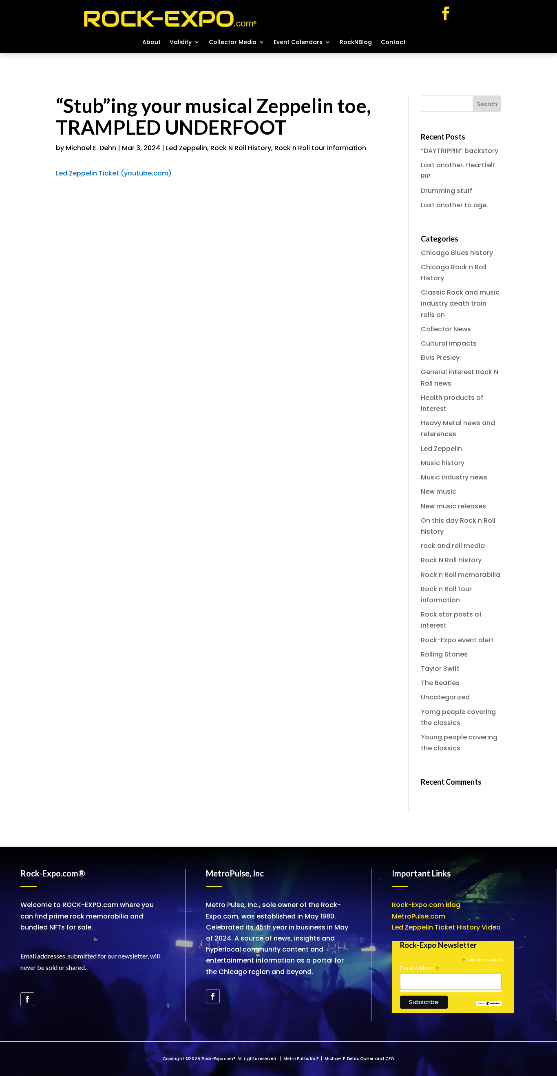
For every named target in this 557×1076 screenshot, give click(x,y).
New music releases (453, 506)
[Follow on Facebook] (445, 13)
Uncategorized (445, 697)
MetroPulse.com (418, 916)
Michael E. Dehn (91, 148)
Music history (442, 463)
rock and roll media (453, 545)
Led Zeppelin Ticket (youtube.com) (114, 173)
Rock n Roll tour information (320, 148)
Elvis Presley (440, 357)
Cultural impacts (449, 343)
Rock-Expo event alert (457, 640)
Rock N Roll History (240, 148)
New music (438, 491)
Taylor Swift (440, 668)
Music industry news (454, 477)
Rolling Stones (444, 654)
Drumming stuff (446, 190)
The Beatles (440, 683)
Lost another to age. (454, 205)
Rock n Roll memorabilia (460, 574)
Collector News (446, 329)
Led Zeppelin (186, 148)
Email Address (419, 968)
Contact (393, 42)
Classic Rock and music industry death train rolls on (460, 303)
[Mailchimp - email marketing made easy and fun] (489, 1004)
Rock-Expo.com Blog (426, 905)
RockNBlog (356, 42)
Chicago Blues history (457, 252)
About (151, 42)
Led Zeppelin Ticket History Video (446, 927)
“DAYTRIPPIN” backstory (459, 150)
